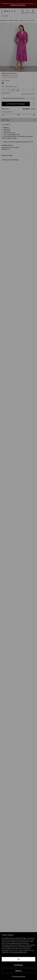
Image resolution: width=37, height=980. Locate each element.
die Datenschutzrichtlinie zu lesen (19, 952)
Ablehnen (18, 971)
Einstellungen (18, 965)
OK (18, 959)
